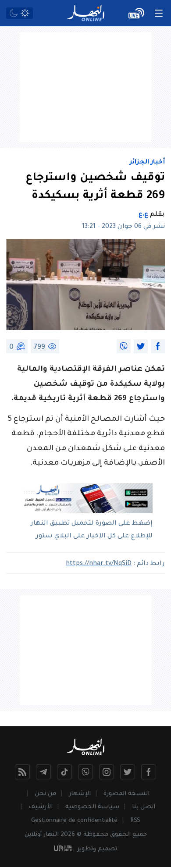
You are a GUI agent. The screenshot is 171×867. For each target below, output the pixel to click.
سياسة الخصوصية (92, 807)
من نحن (45, 794)
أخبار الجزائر (147, 162)
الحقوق (120, 834)
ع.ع (143, 214)
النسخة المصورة (126, 794)
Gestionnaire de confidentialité (74, 820)
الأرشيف (40, 807)
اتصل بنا (143, 807)
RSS (135, 820)
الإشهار (80, 794)
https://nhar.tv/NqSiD (99, 564)
